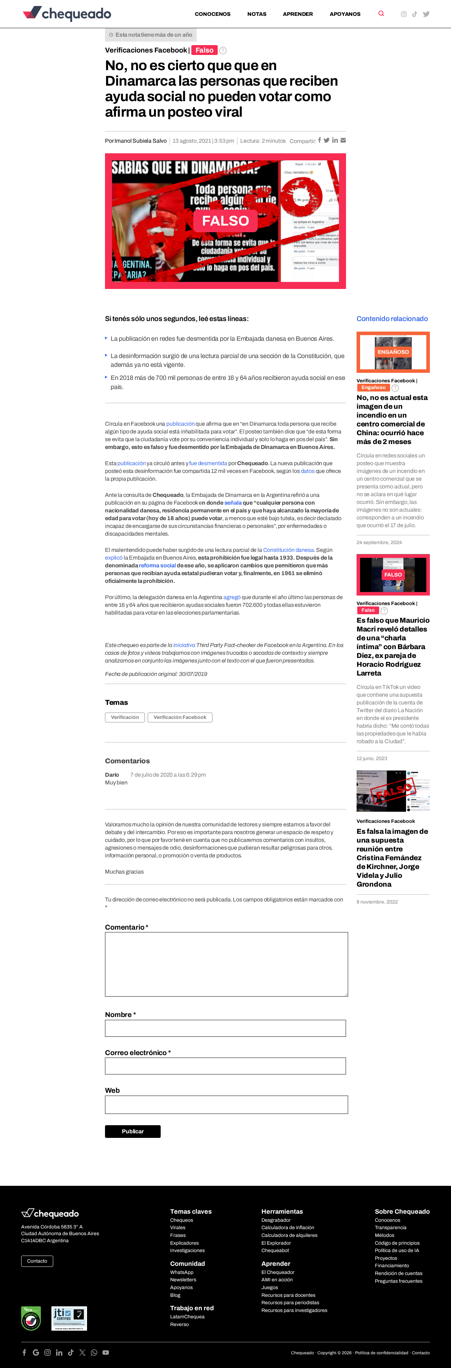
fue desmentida (208, 463)
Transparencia (391, 1227)
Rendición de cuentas (398, 1273)
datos (308, 471)
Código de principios (397, 1243)
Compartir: (303, 141)
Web (112, 1090)
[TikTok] (73, 1354)
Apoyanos (345, 14)
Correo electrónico (138, 1052)
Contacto (37, 1261)
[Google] (38, 1354)
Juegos (269, 1287)
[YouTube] (106, 1354)
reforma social (157, 565)
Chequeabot (275, 1250)
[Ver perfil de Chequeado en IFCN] (31, 1318)
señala (233, 503)
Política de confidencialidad (381, 1352)
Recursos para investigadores (294, 1310)
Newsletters (183, 1279)
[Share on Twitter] (327, 141)
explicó (114, 558)
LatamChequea (187, 1316)
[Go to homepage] (78, 14)
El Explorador (276, 1243)
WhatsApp (181, 1272)
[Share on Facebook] (320, 141)
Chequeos (181, 1220)
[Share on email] (343, 141)
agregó (232, 597)
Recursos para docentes (288, 1295)
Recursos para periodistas (290, 1302)
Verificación (125, 717)
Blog (175, 1295)
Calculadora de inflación (287, 1227)
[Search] (380, 13)
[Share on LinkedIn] (335, 141)
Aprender (298, 14)
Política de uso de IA (397, 1250)
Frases (178, 1235)
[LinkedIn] (62, 1354)
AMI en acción (277, 1279)
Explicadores (184, 1243)
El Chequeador (278, 1272)
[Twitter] (85, 1354)
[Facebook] (27, 1354)
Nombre (120, 1014)
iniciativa (184, 645)
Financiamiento (392, 1265)
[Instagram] (50, 1354)
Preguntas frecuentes (398, 1281)
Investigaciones (187, 1250)
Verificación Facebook (180, 717)
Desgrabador (276, 1220)
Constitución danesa (288, 550)
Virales (177, 1227)
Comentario (126, 927)
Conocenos (212, 14)
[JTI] (69, 1318)
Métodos (384, 1235)
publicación (181, 424)
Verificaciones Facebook (146, 50)
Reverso (179, 1324)
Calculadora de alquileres (289, 1235)
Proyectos (386, 1258)
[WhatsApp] (97, 1354)
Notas (256, 14)
